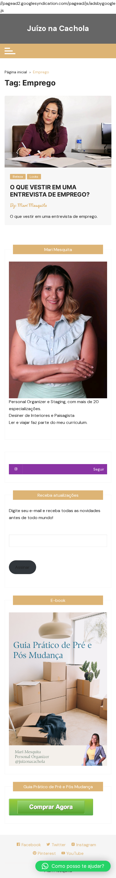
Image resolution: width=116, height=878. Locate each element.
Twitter (58, 845)
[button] (73, 866)
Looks (34, 176)
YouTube (74, 853)
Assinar (22, 567)
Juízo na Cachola (58, 28)
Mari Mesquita (32, 205)
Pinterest (46, 853)
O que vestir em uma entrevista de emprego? (50, 191)
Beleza (18, 176)
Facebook (31, 845)
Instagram (85, 845)
